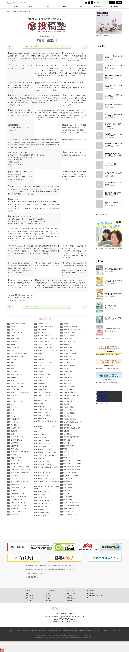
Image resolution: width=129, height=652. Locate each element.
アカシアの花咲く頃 (16, 511)
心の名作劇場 (66, 371)
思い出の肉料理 (40, 497)
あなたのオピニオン (69, 383)
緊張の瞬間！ (40, 509)
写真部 (48, 598)
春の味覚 (65, 398)
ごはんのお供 (66, 338)
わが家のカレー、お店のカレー (72, 461)
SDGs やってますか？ (16, 479)
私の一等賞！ (66, 443)
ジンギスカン (40, 437)
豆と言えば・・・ (41, 403)
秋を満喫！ (65, 481)
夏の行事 (12, 362)
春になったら (66, 458)
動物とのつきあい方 (16, 484)
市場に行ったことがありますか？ (20, 470)
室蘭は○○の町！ (41, 359)
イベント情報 (50, 591)
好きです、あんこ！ (42, 335)
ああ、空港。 (13, 449)
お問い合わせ (70, 591)
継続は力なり (13, 338)
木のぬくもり (13, 422)
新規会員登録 (91, 593)
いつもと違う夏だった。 (43, 344)
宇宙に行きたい (14, 419)
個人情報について (72, 598)
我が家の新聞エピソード (43, 472)
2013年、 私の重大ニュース (71, 422)
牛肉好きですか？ (15, 458)
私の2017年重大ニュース (43, 446)
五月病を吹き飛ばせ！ (43, 512)
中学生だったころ (15, 377)
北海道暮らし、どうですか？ (18, 508)
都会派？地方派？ (15, 440)
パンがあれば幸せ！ (42, 386)
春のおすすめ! (66, 499)
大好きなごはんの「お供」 (44, 500)
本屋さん (12, 341)
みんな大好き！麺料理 (43, 464)
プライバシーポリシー (110, 630)
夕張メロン (39, 431)
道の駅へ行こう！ (41, 380)
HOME (9, 11)
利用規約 (69, 600)
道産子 (11, 326)
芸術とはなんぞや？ (16, 374)
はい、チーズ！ (40, 400)
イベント (48, 7)
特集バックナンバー (31, 595)
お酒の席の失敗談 (68, 392)
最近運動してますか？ (43, 443)
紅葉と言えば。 (40, 418)
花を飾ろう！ (40, 353)
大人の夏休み (66, 380)
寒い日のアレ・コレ (42, 491)
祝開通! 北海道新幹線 (69, 326)
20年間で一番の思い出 (16, 323)
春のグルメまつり (41, 515)
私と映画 (38, 323)
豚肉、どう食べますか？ (17, 502)
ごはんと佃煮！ (40, 389)
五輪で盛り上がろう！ (69, 407)
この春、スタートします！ (70, 502)
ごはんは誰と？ (40, 383)
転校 (11, 398)
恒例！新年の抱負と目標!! (70, 329)
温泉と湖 (12, 431)
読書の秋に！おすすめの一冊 (45, 452)
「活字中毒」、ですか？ (17, 487)
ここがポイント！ (68, 479)
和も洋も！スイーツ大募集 (44, 455)
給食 (11, 404)
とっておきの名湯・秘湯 (70, 505)
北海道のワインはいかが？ (44, 347)
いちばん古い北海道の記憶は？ (19, 467)
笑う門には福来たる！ (43, 341)
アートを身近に (40, 329)
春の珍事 (65, 404)
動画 (81, 7)
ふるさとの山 (13, 395)
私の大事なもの (40, 503)
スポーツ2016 (40, 494)
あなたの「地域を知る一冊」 (18, 481)
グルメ (48, 595)
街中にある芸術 (14, 461)
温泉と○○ (12, 490)
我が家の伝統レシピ (68, 508)
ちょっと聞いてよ (68, 341)
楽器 (11, 410)
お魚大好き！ (40, 356)
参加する (119, 2)
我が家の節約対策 (68, 359)
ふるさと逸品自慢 (41, 440)
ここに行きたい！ (68, 386)
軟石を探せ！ (40, 434)
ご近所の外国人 (14, 389)
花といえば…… (14, 476)
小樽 (11, 434)
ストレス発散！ (67, 401)
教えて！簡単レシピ (69, 350)
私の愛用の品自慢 (41, 461)
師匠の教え (66, 425)
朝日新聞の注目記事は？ (70, 395)
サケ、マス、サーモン (16, 437)
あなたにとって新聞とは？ (18, 473)
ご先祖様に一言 (67, 362)
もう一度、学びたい (16, 383)
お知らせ (69, 595)
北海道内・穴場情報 (69, 353)
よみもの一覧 (29, 598)
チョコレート (13, 347)
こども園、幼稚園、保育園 (18, 353)
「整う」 (12, 350)
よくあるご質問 (71, 593)
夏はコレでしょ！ (41, 506)
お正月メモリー (67, 368)
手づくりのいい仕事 (69, 332)
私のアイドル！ (67, 452)
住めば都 (12, 455)
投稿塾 (64, 7)
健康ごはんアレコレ (42, 449)
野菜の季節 (13, 443)
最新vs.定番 (66, 440)
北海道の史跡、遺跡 (42, 374)
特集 (27, 593)
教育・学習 (97, 7)
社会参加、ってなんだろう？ (45, 326)
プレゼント (31, 7)
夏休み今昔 (65, 490)
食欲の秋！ (66, 431)
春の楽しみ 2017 (41, 475)
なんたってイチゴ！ (42, 365)
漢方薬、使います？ (16, 464)
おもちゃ (12, 380)
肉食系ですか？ (14, 428)
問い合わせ (114, 7)
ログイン (112, 2)
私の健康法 (66, 434)
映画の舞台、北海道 (16, 356)
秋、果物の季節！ (15, 499)
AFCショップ (50, 600)
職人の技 (38, 371)
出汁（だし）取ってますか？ (18, 505)
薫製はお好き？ (40, 406)
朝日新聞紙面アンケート (35, 577)
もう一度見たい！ (68, 410)
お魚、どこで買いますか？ (18, 496)
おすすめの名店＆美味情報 (70, 467)
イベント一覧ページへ (104, 338)
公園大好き (13, 446)
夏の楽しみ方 (66, 347)
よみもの (15, 7)
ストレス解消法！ (68, 413)
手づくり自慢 (66, 496)
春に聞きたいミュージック (44, 478)
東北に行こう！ (67, 374)
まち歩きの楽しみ (15, 332)
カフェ (11, 416)
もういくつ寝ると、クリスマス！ (46, 338)
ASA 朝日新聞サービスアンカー (37, 573)
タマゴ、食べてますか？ (43, 392)
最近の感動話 (66, 484)
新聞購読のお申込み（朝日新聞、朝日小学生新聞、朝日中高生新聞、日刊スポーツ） (53, 565)
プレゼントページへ (103, 214)
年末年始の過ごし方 (69, 419)
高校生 (11, 344)
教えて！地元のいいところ (71, 335)
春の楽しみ (66, 323)
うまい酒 (12, 371)
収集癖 (11, 365)
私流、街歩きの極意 (42, 415)
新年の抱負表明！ (68, 365)
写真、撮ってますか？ (43, 332)
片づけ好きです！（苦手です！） (46, 350)
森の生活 (12, 425)
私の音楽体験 (66, 377)
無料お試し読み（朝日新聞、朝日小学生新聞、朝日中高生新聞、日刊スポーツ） (51, 569)
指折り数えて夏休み (68, 446)
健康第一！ (66, 344)
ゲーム (11, 335)
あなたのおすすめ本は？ (70, 437)
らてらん (12, 407)
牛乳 (11, 329)
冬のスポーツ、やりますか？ (18, 452)
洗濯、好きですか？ (42, 412)
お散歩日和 (65, 449)
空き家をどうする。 (16, 401)
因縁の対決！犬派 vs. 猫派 (70, 428)
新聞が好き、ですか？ (16, 386)
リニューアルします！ (69, 514)
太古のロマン (13, 514)
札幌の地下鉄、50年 (16, 493)
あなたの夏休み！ (41, 458)
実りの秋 (12, 359)
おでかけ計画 (66, 389)
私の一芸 (65, 493)
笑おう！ (12, 368)
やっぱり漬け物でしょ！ (43, 409)
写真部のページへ (103, 403)
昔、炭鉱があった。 (42, 377)
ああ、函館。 (40, 368)
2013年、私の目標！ (68, 473)
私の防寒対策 (66, 416)
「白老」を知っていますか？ (45, 362)
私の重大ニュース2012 (69, 476)
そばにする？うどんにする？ (18, 392)
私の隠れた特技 (67, 511)
